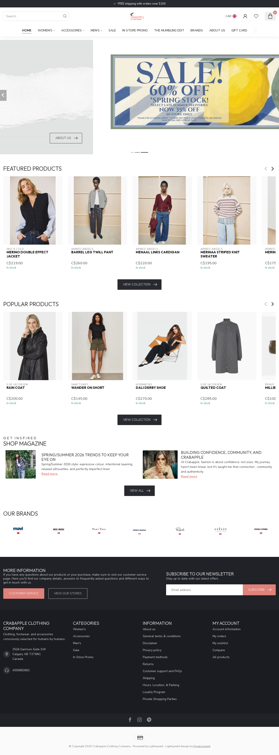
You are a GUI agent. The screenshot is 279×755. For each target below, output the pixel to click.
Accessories (71, 30)
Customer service (24, 593)
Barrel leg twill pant (92, 252)
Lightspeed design (177, 746)
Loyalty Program (154, 692)
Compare (219, 650)
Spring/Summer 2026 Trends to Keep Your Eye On (85, 457)
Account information (227, 629)
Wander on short (87, 388)
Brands (197, 30)
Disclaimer (150, 643)
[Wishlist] (256, 16)
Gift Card (239, 30)
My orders (219, 636)
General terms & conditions (162, 636)
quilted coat (213, 388)
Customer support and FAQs (162, 671)
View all (137, 491)
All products (221, 657)
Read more (49, 474)
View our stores (68, 593)
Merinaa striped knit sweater (220, 254)
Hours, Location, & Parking (161, 685)
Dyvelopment (202, 746)
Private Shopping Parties (160, 699)
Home (26, 30)
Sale (112, 30)
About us (149, 629)
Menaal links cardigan (157, 252)
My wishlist (220, 643)
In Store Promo (135, 30)
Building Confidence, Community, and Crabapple (221, 455)
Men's (95, 30)
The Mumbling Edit (169, 30)
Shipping (149, 678)
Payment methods (155, 657)
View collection (136, 284)
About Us (217, 30)
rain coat (16, 388)
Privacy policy (152, 650)
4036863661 (21, 670)
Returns (148, 664)
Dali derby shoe (151, 388)
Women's (45, 30)
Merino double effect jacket (27, 254)
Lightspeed (156, 746)
